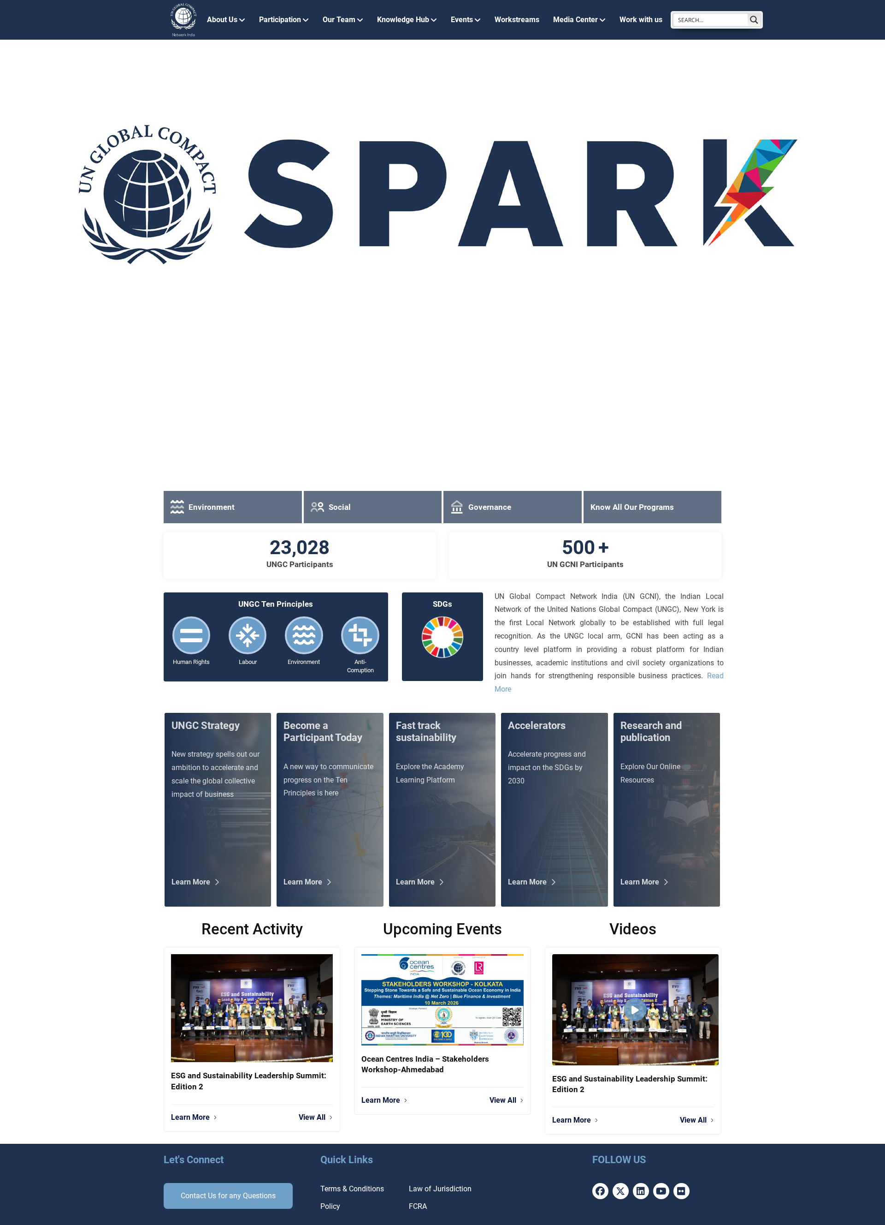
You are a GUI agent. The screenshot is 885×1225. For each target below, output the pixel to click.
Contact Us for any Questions (228, 1195)
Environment (212, 507)
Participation (280, 19)
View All (312, 1117)
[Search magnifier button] (754, 19)
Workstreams (517, 19)
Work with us (641, 19)
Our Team (339, 19)
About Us (222, 19)
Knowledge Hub (403, 19)
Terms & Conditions (352, 1188)
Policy (330, 1206)
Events (462, 19)
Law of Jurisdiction (440, 1188)
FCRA (418, 1206)
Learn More (190, 1117)
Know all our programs (632, 507)
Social (340, 507)
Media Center (575, 19)
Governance (489, 507)
